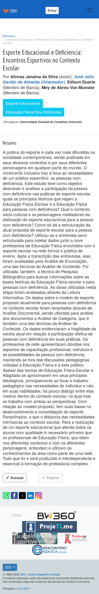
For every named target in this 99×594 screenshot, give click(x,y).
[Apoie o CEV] (35, 538)
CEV (8, 567)
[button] (6, 495)
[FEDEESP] (75, 538)
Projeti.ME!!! (22, 588)
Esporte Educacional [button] (23, 103)
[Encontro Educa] (49, 549)
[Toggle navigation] (89, 10)
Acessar (16, 477)
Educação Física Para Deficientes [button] (33, 112)
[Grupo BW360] (56, 515)
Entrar (52, 10)
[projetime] (49, 526)
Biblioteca (9, 36)
